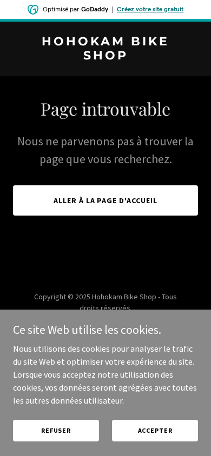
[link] (105, 56)
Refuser (56, 430)
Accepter (155, 430)
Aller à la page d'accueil (106, 200)
